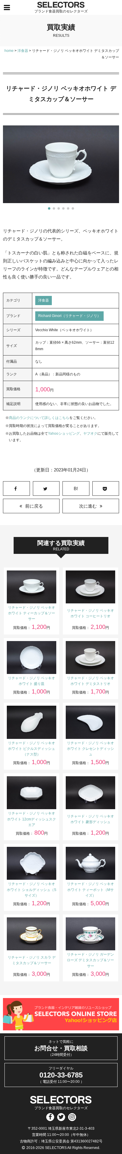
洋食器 (43, 300)
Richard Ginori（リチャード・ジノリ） (69, 316)
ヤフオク (90, 433)
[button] (49, 208)
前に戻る (34, 506)
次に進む (88, 506)
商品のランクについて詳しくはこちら (39, 418)
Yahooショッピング (64, 433)
